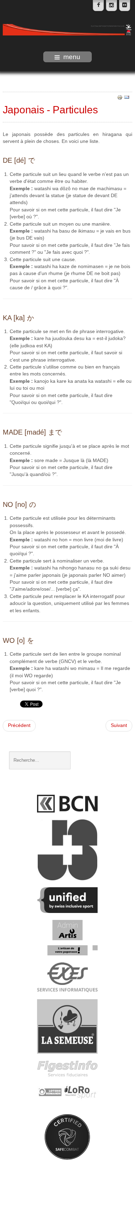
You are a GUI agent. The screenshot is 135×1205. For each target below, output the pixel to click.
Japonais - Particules (50, 109)
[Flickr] (124, 5)
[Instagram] (111, 5)
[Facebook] (98, 5)
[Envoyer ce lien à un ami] (126, 97)
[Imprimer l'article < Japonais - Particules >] (120, 97)
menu (71, 56)
